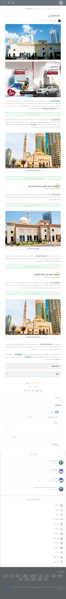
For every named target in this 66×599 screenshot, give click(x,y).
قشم (40, 579)
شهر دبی (26, 101)
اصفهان (25, 576)
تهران (53, 576)
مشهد (60, 576)
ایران (26, 579)
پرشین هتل (8, 587)
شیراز (17, 576)
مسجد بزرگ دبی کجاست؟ (33, 293)
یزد (11, 576)
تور (20, 579)
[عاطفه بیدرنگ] (59, 20)
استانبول (33, 576)
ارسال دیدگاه (13, 437)
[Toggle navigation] (3, 2)
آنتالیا (33, 579)
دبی (47, 576)
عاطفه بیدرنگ (53, 21)
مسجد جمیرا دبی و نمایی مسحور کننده (33, 178)
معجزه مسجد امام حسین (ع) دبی (33, 205)
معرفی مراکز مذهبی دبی (33, 114)
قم (45, 579)
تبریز (5, 576)
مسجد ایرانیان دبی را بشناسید (33, 266)
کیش (40, 576)
